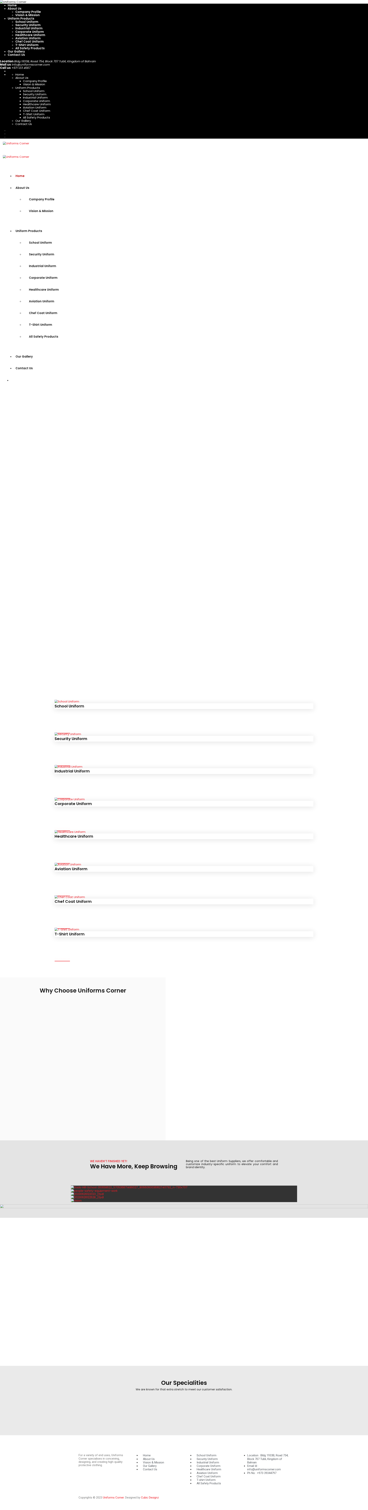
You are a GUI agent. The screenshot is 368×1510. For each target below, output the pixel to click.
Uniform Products (21, 18)
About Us (14, 9)
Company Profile (28, 12)
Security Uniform (28, 25)
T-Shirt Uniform (27, 45)
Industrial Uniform (29, 28)
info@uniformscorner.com (31, 65)
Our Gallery (16, 51)
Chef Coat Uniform (29, 41)
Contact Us (16, 55)
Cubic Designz (150, 1497)
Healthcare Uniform (30, 35)
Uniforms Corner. (114, 1497)
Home (12, 5)
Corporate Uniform (29, 32)
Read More (62, 731)
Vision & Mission (27, 15)
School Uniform (26, 22)
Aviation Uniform (28, 38)
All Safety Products (30, 48)
